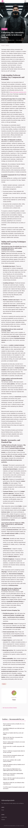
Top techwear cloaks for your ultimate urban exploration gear (13, 783)
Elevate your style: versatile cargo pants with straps (13, 747)
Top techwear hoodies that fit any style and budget (13, 733)
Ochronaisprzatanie (7, 800)
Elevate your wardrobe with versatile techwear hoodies (12, 760)
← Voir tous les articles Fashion (9, 707)
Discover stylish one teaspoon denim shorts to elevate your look (14, 751)
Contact (3, 819)
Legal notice (4, 817)
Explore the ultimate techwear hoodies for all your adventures (14, 765)
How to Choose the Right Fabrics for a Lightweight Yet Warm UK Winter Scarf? (12, 769)
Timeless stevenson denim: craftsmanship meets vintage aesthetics (13, 774)
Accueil (2, 45)
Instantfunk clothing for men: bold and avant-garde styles (14, 729)
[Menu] (25, 1)
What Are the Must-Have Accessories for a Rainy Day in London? (13, 738)
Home (2, 809)
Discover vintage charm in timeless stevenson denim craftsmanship (14, 742)
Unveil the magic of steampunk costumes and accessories (13, 787)
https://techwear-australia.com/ (18, 92)
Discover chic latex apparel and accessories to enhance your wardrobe (14, 778)
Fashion (4, 29)
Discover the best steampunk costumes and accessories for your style (13, 756)
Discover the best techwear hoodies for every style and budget (13, 724)
